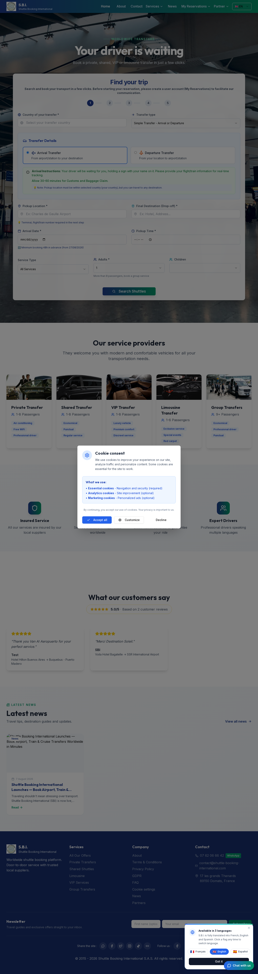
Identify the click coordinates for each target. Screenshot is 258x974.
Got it (219, 961)
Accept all (100, 520)
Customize (132, 520)
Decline (161, 520)
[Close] (249, 927)
